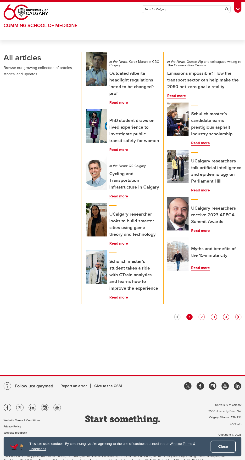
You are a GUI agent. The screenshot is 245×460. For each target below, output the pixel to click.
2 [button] (202, 316)
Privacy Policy (12, 426)
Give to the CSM (108, 386)
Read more (118, 102)
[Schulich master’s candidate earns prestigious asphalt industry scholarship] (178, 119)
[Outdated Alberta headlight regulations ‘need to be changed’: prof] (96, 69)
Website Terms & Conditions (22, 420)
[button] (238, 317)
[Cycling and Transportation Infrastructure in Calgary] (96, 173)
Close (223, 446)
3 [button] (215, 316)
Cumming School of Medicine (41, 25)
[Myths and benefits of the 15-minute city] (178, 254)
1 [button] (191, 316)
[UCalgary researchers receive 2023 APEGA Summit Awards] (178, 213)
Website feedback (15, 433)
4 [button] (227, 316)
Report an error (74, 386)
